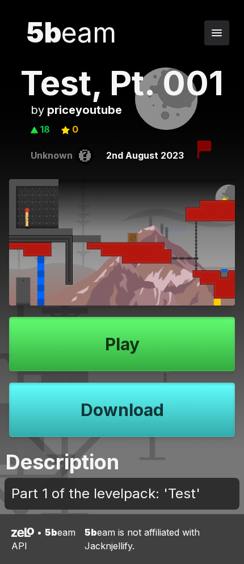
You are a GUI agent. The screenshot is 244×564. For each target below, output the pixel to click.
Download (122, 410)
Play (122, 344)
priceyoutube (84, 110)
